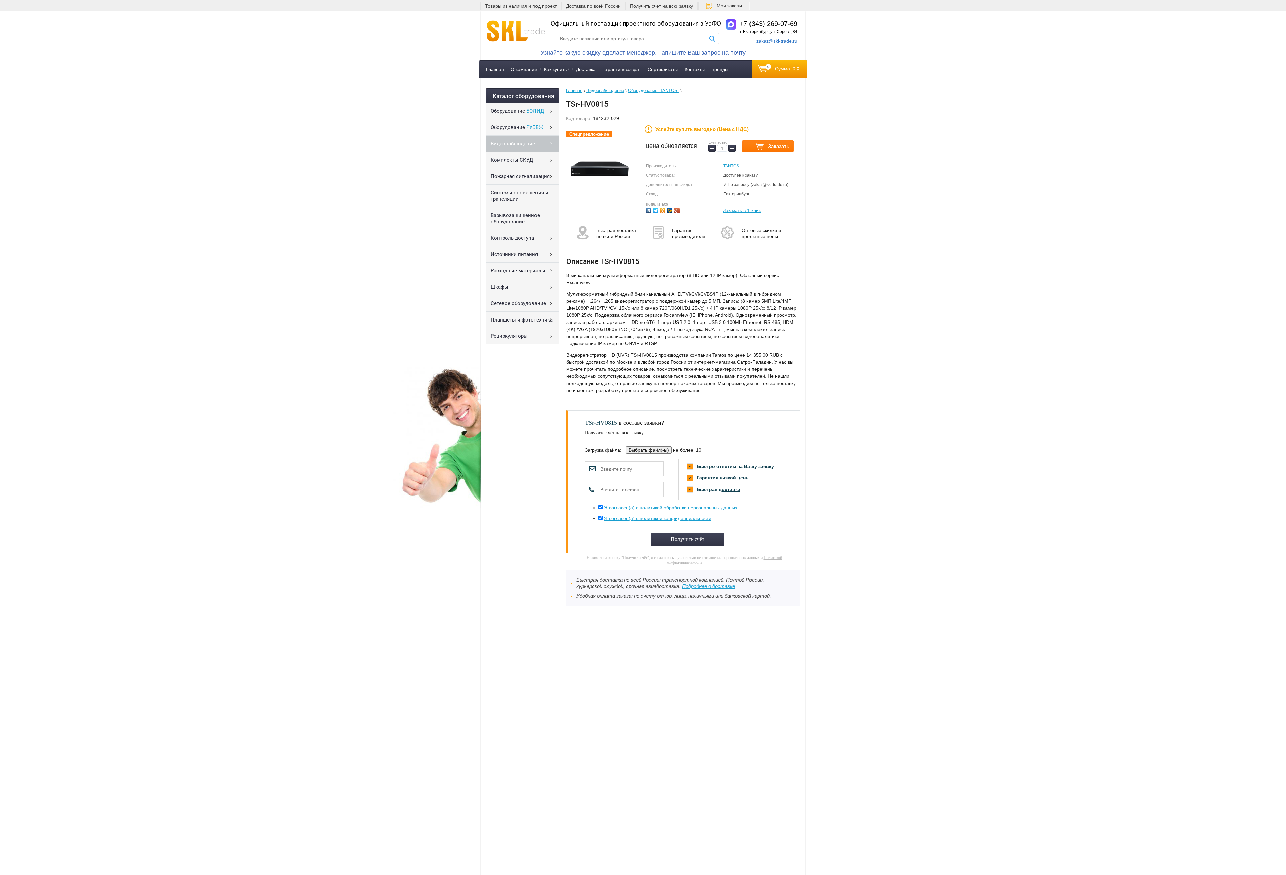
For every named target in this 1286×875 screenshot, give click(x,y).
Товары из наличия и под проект (521, 6)
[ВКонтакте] (649, 209)
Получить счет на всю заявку (661, 6)
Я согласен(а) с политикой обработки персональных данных (670, 507)
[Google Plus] (677, 209)
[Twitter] (656, 209)
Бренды (719, 69)
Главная (495, 69)
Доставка (586, 69)
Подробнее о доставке (708, 586)
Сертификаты (663, 69)
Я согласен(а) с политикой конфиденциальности (657, 518)
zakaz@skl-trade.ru (776, 41)
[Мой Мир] (670, 209)
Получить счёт (687, 539)
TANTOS (731, 166)
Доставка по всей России (593, 6)
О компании (524, 69)
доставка (729, 489)
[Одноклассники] (663, 209)
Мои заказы (729, 5)
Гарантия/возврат (621, 69)
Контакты (695, 69)
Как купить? (556, 69)
